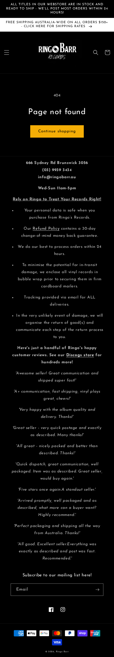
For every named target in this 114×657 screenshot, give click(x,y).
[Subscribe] (97, 589)
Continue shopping (57, 131)
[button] (6, 52)
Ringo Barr (62, 652)
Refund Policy (46, 229)
